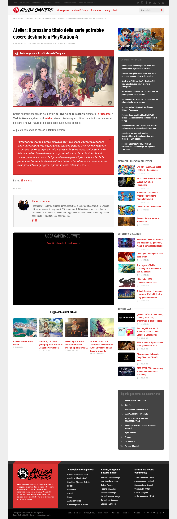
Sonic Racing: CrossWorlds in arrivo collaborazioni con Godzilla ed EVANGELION (137, 136)
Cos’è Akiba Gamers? (20, 3)
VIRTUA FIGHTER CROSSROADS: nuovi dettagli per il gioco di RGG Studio (139, 147)
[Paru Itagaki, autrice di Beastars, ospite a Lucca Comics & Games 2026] (126, 335)
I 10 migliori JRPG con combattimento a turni (147, 281)
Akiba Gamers (18, 18)
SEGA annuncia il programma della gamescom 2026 (150, 344)
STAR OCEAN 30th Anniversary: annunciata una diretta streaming (150, 371)
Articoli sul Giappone (109, 500)
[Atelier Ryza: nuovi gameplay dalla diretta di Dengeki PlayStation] (51, 336)
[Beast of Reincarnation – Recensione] (126, 225)
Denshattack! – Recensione (149, 206)
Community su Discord (143, 485)
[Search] (162, 10)
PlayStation (45, 18)
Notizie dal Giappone (109, 481)
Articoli (70, 493)
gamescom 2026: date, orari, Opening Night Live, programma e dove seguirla (150, 317)
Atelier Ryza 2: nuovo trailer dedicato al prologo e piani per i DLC (76, 344)
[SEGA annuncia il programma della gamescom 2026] (126, 349)
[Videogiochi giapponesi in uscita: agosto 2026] (141, 49)
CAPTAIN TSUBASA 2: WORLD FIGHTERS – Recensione (149, 168)
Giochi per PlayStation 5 (77, 478)
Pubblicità (115, 513)
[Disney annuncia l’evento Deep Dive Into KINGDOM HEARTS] (126, 361)
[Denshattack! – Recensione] (126, 213)
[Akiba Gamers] (33, 13)
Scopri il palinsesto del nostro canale (63, 243)
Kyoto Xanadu (130, 433)
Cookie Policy (103, 513)
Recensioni (71, 489)
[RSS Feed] (138, 3)
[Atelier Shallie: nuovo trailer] (25, 336)
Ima (123, 92)
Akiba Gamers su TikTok (144, 496)
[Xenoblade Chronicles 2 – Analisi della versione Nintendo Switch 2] (126, 199)
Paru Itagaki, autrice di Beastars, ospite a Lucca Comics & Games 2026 (148, 331)
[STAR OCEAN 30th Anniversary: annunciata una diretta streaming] (126, 375)
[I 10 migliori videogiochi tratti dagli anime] (126, 260)
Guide (69, 497)
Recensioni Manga (108, 492)
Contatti (58, 3)
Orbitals (128, 437)
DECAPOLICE (130, 441)
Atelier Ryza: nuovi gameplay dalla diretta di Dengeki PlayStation (51, 344)
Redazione (47, 3)
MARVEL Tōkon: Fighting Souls (137, 414)
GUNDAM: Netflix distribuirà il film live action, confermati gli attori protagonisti (138, 84)
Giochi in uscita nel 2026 (88, 3)
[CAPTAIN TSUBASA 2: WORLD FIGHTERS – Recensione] (126, 173)
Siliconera (26, 180)
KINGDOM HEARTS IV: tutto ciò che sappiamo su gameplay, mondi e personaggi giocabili (150, 242)
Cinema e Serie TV (108, 504)
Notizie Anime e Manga (110, 477)
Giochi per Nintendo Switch (78, 482)
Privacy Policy (89, 513)
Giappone (96, 10)
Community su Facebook (144, 481)
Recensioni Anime (108, 489)
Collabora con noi (74, 513)
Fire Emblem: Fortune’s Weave (136, 409)
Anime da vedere (70, 3)
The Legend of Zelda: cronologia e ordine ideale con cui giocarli (149, 268)
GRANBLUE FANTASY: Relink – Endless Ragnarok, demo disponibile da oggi (139, 118)
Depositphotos (38, 513)
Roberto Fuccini (20, 44)
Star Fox (128, 405)
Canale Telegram (141, 492)
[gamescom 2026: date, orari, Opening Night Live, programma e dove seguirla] (126, 321)
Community (36, 3)
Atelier (18, 188)
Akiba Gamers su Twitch (144, 477)
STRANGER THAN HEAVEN (135, 400)
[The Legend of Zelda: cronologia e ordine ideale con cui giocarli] (126, 272)
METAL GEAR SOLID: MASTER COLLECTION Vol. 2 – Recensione (149, 181)
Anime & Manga (80, 10)
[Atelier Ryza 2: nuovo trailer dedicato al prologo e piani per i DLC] (76, 336)
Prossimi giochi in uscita (77, 504)
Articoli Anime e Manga (110, 496)
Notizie (37, 18)
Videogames (63, 10)
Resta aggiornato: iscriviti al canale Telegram (42, 53)
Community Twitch (142, 489)
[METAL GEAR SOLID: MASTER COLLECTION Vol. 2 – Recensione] (126, 185)
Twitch (116, 10)
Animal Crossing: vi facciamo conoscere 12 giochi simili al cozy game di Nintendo (150, 294)
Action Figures (107, 485)
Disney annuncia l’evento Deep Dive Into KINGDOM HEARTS (148, 357)
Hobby (107, 10)
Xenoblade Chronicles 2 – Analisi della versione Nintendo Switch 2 (148, 195)
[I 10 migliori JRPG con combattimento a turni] (126, 286)
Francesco (126, 73)
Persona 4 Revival (132, 446)
